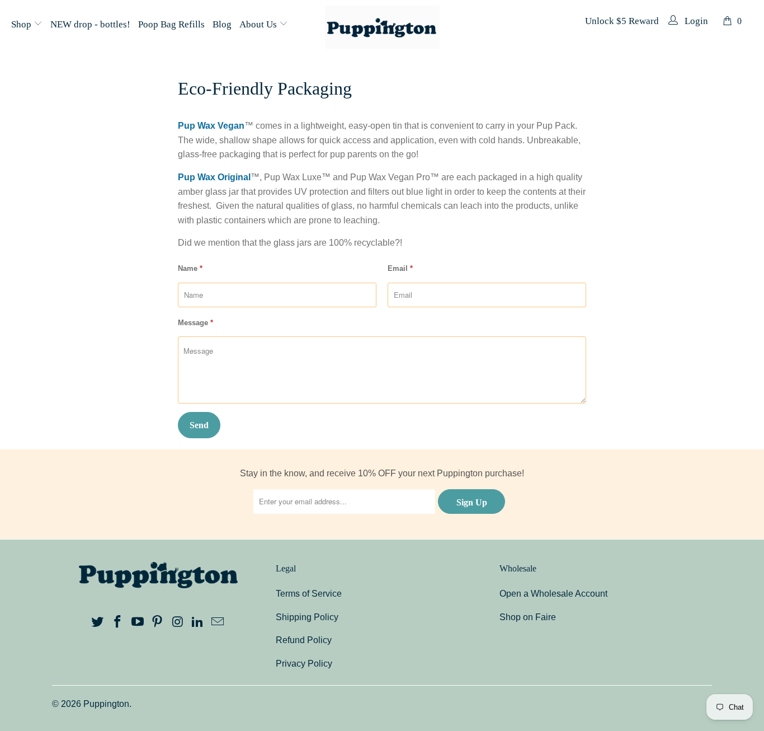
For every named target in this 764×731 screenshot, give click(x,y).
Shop (22, 24)
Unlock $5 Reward (622, 21)
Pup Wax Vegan (211, 125)
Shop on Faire (527, 617)
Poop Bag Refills (171, 24)
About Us (259, 24)
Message (195, 322)
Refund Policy (304, 640)
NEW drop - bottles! (90, 24)
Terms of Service (309, 593)
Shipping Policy (307, 617)
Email (400, 268)
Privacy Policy (304, 663)
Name (190, 268)
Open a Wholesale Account (553, 593)
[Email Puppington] (217, 622)
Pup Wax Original (214, 177)
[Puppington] (382, 28)
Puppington (106, 704)
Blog (222, 24)
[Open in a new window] (97, 622)
